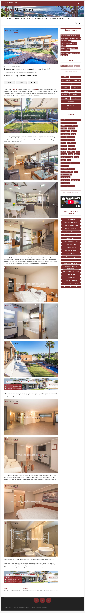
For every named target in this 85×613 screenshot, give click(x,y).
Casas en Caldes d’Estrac (71, 241)
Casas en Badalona (71, 232)
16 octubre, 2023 (9, 72)
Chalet (63, 142)
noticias (70, 157)
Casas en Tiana (71, 277)
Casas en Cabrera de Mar (71, 235)
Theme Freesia (21, 607)
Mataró (76, 91)
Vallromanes (70, 101)
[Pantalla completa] (79, 206)
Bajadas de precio (13, 19)
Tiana (75, 98)
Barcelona (75, 77)
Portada (18, 66)
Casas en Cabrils (70, 238)
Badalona (65, 84)
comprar (64, 145)
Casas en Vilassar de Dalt (71, 283)
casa (73, 134)
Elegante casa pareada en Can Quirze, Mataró (69, 49)
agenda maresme (76, 120)
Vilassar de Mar (71, 108)
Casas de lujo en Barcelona (68, 140)
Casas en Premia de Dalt (71, 260)
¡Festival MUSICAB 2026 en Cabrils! (69, 44)
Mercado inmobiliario (56, 19)
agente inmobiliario (66, 122)
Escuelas (64, 148)
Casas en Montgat (71, 257)
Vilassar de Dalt (70, 105)
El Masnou (71, 145)
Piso (69, 160)
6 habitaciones (65, 120)
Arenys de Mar (66, 80)
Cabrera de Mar (65, 131)
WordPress (28, 607)
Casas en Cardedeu (71, 247)
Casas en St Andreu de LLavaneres (71, 267)
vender (69, 174)
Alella (5, 66)
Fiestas (63, 151)
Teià (65, 98)
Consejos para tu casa (39, 19)
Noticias (68, 19)
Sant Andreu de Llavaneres (68, 168)
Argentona (77, 80)
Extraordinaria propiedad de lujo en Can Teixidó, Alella (71, 39)
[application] (71, 202)
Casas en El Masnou (70, 250)
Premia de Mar (75, 163)
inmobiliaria (29, 72)
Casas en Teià (71, 274)
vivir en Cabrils (65, 183)
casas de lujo (71, 137)
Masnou (66, 91)
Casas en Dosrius (71, 244)
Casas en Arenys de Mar (70, 222)
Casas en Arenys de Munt (71, 225)
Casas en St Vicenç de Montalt (71, 271)
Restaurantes (65, 165)
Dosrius (76, 87)
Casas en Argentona (70, 228)
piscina (63, 160)
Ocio (39, 23)
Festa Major (72, 148)
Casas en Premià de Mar (70, 263)
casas (63, 137)
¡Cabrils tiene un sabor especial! (70, 35)
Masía (70, 154)
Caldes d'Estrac (65, 134)
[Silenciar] (76, 206)
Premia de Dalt (65, 163)
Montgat (64, 94)
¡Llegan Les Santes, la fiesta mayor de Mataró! (70, 54)
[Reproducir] (63, 206)
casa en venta (15, 89)
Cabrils (65, 87)
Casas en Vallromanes (71, 280)
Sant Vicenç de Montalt (67, 171)
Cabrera (76, 84)
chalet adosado (22, 72)
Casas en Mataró (71, 253)
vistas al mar (75, 180)
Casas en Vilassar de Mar (71, 287)
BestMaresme (7, 607)
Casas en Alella (71, 219)
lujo (77, 151)
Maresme (34, 72)
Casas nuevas (25, 19)
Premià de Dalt (75, 94)
